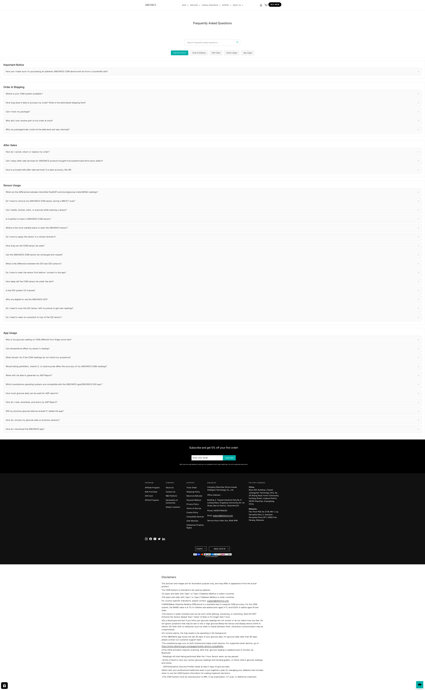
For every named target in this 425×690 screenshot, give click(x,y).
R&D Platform (171, 496)
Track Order (191, 488)
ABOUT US (237, 5)
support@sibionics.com (223, 516)
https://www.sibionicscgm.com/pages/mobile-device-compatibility (192, 646)
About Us (170, 488)
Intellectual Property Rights (195, 526)
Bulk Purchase (151, 492)
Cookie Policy (192, 512)
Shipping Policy (193, 492)
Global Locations (173, 507)
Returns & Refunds (194, 496)
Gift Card (149, 496)
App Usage (247, 53)
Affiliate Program (152, 488)
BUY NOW (275, 4)
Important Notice (179, 53)
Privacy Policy (192, 504)
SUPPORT (225, 5)
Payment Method (193, 500)
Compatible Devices (195, 517)
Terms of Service (193, 508)
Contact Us (170, 492)
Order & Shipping (199, 53)
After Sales (216, 53)
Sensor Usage (231, 53)
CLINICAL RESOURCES (210, 5)
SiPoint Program (152, 500)
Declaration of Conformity (172, 501)
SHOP (184, 5)
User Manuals (192, 521)
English (199, 549)
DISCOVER (194, 5)
